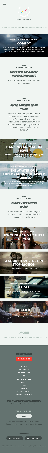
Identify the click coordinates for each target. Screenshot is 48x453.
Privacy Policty (30, 446)
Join (24, 416)
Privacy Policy (17, 424)
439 (26, 27)
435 (12, 27)
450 (46, 27)
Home (24, 367)
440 (30, 27)
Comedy (24, 43)
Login (19, 395)
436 (16, 27)
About (24, 388)
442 (37, 27)
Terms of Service (31, 424)
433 (5, 27)
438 (23, 27)
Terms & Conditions (40, 446)
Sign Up (28, 395)
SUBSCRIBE (25, 359)
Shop (24, 376)
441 (33, 27)
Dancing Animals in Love (24, 149)
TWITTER (34, 438)
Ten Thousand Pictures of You (24, 237)
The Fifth (24, 310)
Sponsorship (24, 392)
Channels (24, 370)
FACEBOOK (16, 438)
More (24, 333)
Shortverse (24, 373)
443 (41, 27)
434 (9, 27)
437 (19, 27)
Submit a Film (24, 379)
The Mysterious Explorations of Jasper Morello (24, 174)
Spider (24, 287)
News (24, 382)
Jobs (24, 385)
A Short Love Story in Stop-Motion (24, 263)
